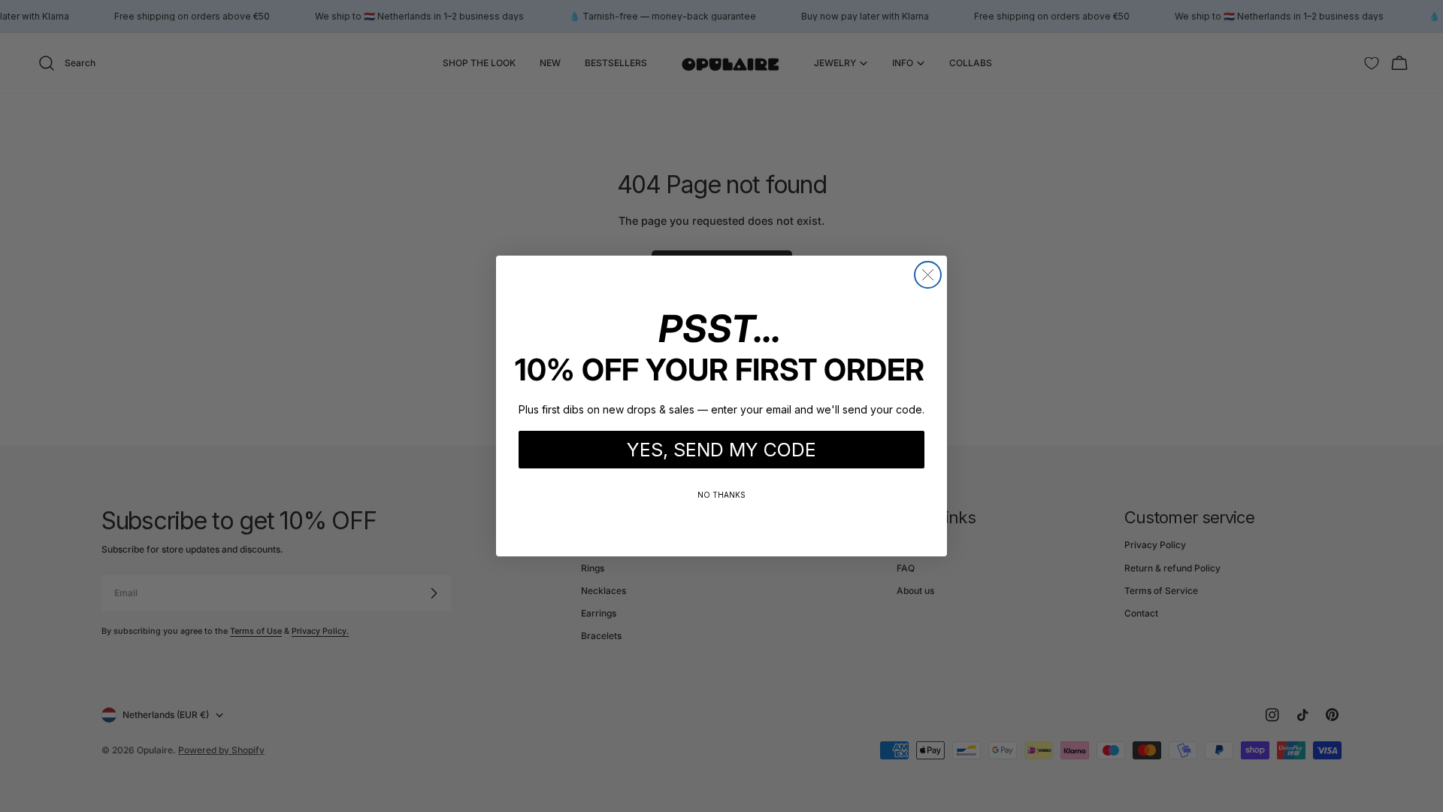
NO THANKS (721, 494)
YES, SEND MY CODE (721, 449)
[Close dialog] (928, 275)
